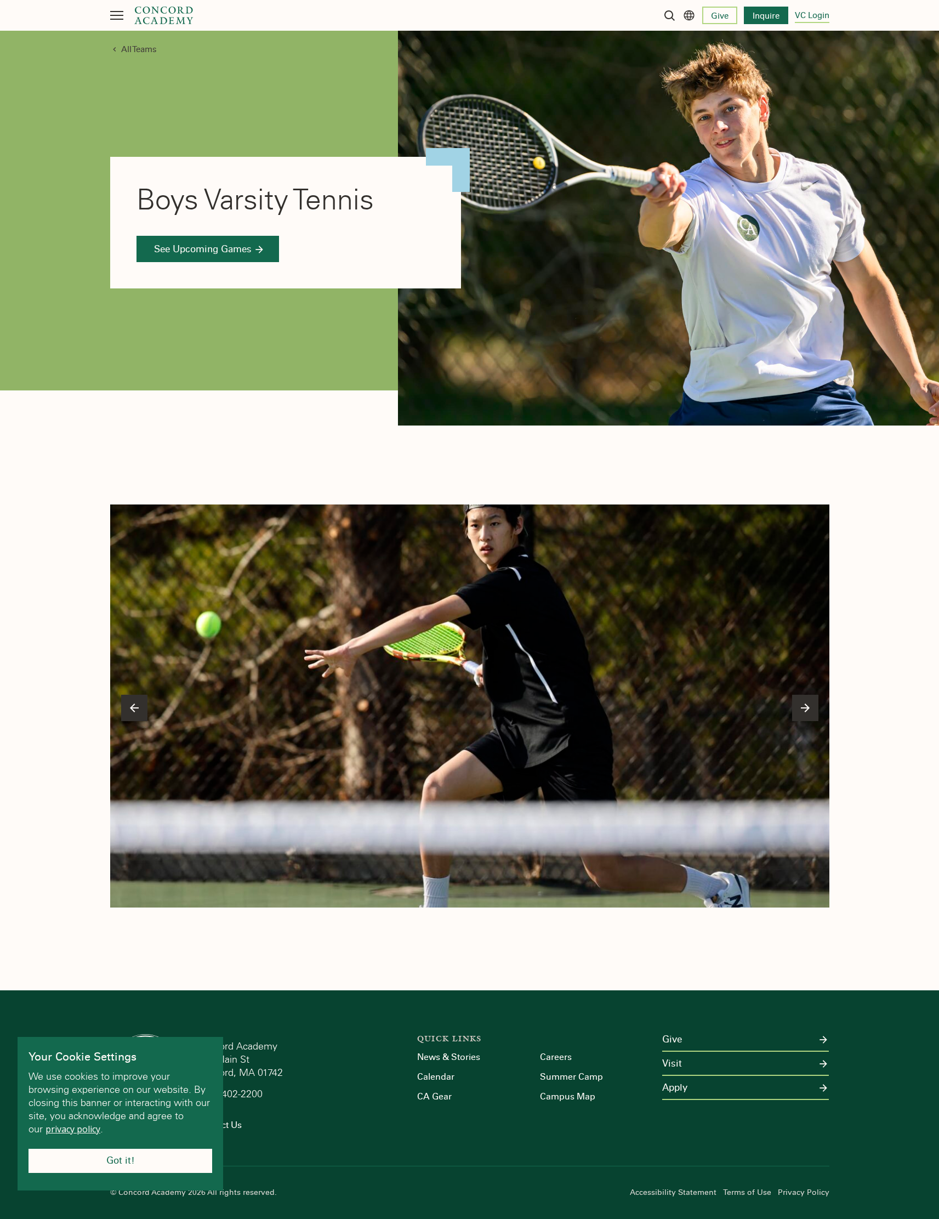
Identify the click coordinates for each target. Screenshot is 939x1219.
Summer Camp (571, 1076)
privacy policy (72, 1129)
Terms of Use (747, 1192)
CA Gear (434, 1096)
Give (720, 16)
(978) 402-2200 (231, 1094)
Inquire (766, 16)
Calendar (435, 1076)
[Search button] (669, 15)
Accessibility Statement (673, 1192)
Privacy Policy (803, 1192)
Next (805, 708)
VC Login (812, 15)
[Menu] (116, 15)
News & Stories (448, 1057)
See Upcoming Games (203, 249)
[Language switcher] (689, 15)
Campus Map (567, 1096)
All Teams (139, 49)
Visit (672, 1063)
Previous (134, 708)
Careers (556, 1057)
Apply (674, 1087)
